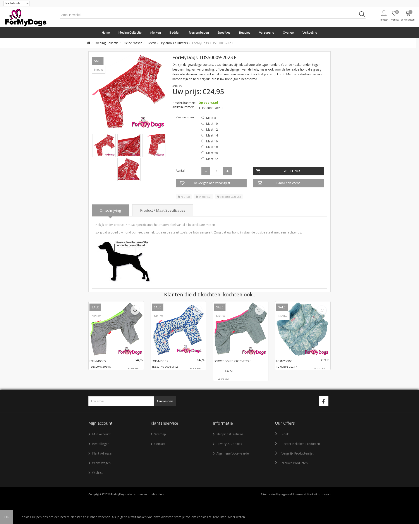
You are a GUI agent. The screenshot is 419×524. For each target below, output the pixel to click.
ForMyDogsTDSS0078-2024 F (232, 361)
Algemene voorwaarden (233, 453)
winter (204, 196)
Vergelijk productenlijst (298, 453)
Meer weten (236, 517)
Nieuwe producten (295, 463)
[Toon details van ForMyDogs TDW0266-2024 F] (303, 329)
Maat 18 (212, 147)
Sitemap (160, 434)
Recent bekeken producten (301, 444)
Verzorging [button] (266, 32)
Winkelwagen (101, 463)
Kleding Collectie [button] (130, 32)
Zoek (285, 434)
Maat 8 (211, 118)
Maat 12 (212, 129)
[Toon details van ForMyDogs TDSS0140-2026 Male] (178, 329)
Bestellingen (100, 444)
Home (106, 32)
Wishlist (97, 472)
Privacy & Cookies (229, 444)
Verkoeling (309, 32)
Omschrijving (110, 210)
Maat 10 (212, 123)
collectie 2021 (230, 196)
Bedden (175, 32)
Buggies (244, 32)
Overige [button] (288, 32)
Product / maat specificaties (162, 210)
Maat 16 (212, 141)
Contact (159, 444)
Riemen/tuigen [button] (199, 32)
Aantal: (180, 170)
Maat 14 (212, 135)
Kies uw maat (185, 117)
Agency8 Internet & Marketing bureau (306, 494)
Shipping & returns (229, 434)
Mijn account (101, 434)
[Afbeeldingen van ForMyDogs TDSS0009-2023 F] (104, 145)
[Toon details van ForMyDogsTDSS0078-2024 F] (240, 329)
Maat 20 (212, 153)
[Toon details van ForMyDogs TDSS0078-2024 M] (116, 329)
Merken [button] (155, 32)
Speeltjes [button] (224, 32)
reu (185, 196)
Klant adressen (102, 453)
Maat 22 (212, 159)
